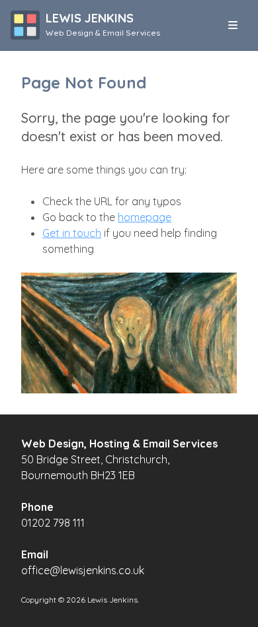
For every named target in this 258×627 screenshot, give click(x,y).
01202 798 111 (53, 522)
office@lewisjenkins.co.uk (82, 570)
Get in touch (71, 233)
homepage (144, 217)
